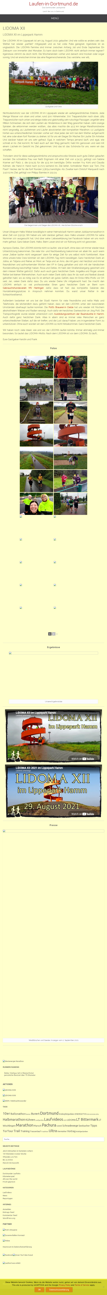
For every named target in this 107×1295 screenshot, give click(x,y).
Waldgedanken (82, 1131)
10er (6, 1113)
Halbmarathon (14, 1119)
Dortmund (49, 1113)
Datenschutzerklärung (59, 1290)
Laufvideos (53, 1119)
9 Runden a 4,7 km (10, 1157)
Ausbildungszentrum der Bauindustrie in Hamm (79, 314)
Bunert (35, 1113)
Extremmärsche (92, 1114)
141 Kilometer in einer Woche (14, 1154)
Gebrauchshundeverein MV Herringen (23, 288)
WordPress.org (9, 1218)
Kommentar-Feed (10, 1215)
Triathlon (44, 1131)
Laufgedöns (39, 1120)
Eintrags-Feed (8, 1212)
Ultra (53, 1131)
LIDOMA (71, 1120)
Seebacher (84, 1125)
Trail (17, 1131)
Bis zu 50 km (8, 1160)
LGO (65, 1120)
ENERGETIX (80, 1114)
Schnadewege (70, 1125)
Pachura (49, 1125)
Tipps (93, 1125)
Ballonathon (18, 1113)
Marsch (37, 1125)
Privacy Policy (64, 1285)
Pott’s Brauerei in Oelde (61, 307)
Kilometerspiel (8, 1176)
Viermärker (62, 1131)
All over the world (10, 1179)
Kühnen (30, 1119)
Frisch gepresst (9, 1182)
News (5, 1195)
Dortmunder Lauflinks (11, 1173)
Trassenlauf (35, 1131)
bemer (28, 1114)
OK (39, 1290)
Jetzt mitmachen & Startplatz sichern (18, 1151)
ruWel (59, 1126)
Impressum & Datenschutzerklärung (17, 1247)
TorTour (8, 1131)
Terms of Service (82, 1285)
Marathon (24, 1125)
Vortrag (71, 1131)
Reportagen (8, 1198)
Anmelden (7, 1209)
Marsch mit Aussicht (11, 1163)
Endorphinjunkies (66, 1114)
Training (25, 1131)
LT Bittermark (87, 1119)
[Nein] (103, 1287)
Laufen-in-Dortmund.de (53, 4)
